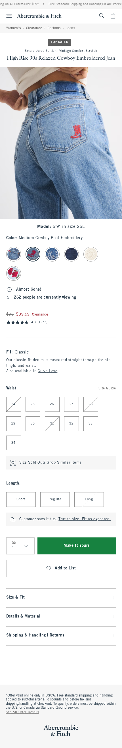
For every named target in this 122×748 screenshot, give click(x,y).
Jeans (70, 28)
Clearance (34, 28)
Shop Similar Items (64, 462)
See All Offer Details (22, 712)
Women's (13, 28)
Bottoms (54, 28)
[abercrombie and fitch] (39, 16)
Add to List (65, 568)
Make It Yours (77, 546)
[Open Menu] (7, 16)
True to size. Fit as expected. (84, 519)
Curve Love (47, 371)
